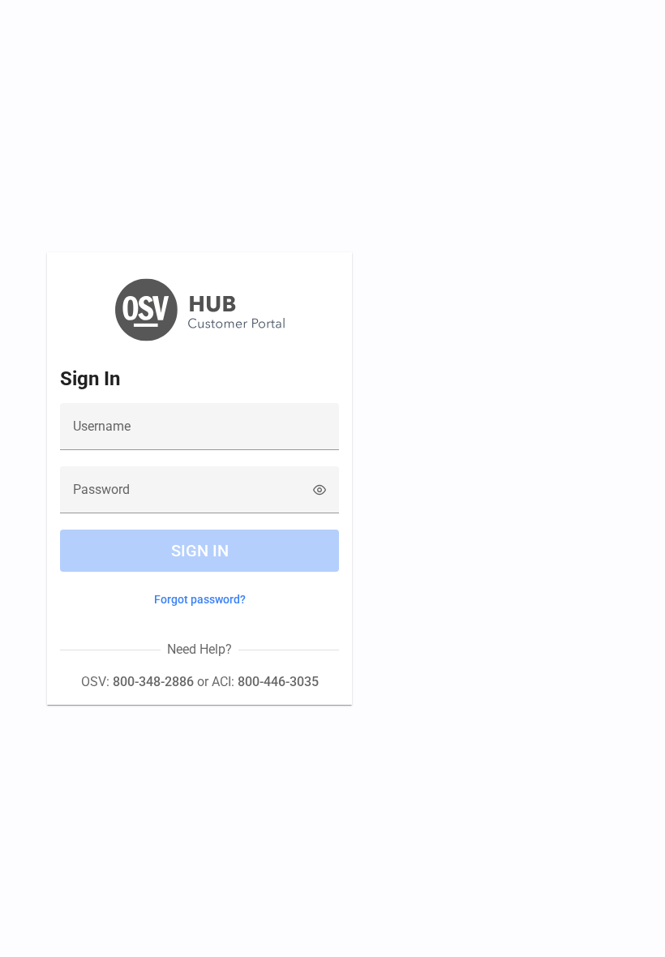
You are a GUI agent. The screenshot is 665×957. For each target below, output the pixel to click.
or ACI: (256, 681)
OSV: (137, 681)
